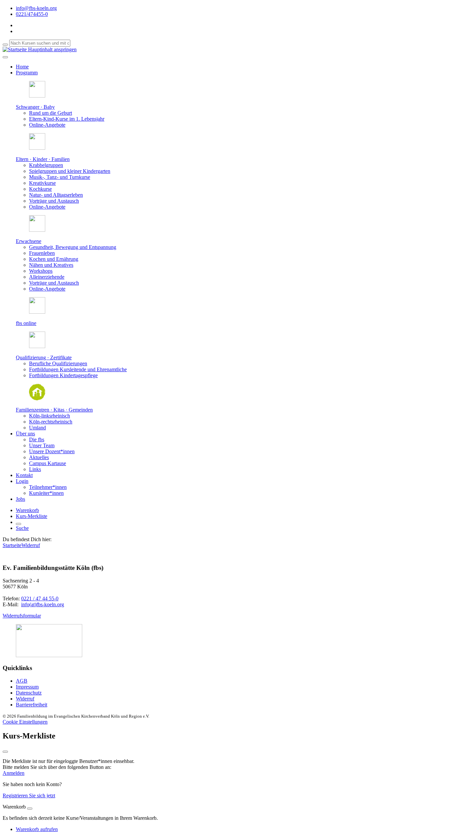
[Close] (29, 809)
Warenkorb (27, 510)
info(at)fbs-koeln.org (42, 604)
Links (35, 469)
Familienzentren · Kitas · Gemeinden (54, 410)
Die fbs (36, 439)
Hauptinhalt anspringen (52, 49)
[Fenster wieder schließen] (5, 752)
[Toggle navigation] (5, 57)
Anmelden (13, 773)
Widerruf (30, 545)
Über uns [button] (25, 433)
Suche (22, 528)
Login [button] (22, 481)
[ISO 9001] (49, 655)
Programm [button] (27, 72)
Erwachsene (28, 241)
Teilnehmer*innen (48, 487)
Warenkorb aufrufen (37, 829)
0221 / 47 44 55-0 (39, 598)
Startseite (12, 545)
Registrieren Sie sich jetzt (29, 795)
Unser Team (41, 445)
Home (22, 66)
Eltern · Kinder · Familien (43, 159)
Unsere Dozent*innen (52, 451)
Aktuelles (39, 457)
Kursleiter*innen (46, 493)
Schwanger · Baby (35, 107)
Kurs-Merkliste (31, 516)
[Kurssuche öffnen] (18, 524)
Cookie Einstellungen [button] (25, 722)
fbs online (26, 323)
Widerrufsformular (22, 615)
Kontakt (24, 475)
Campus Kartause (47, 463)
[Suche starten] (5, 45)
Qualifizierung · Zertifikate (44, 357)
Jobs (20, 499)
